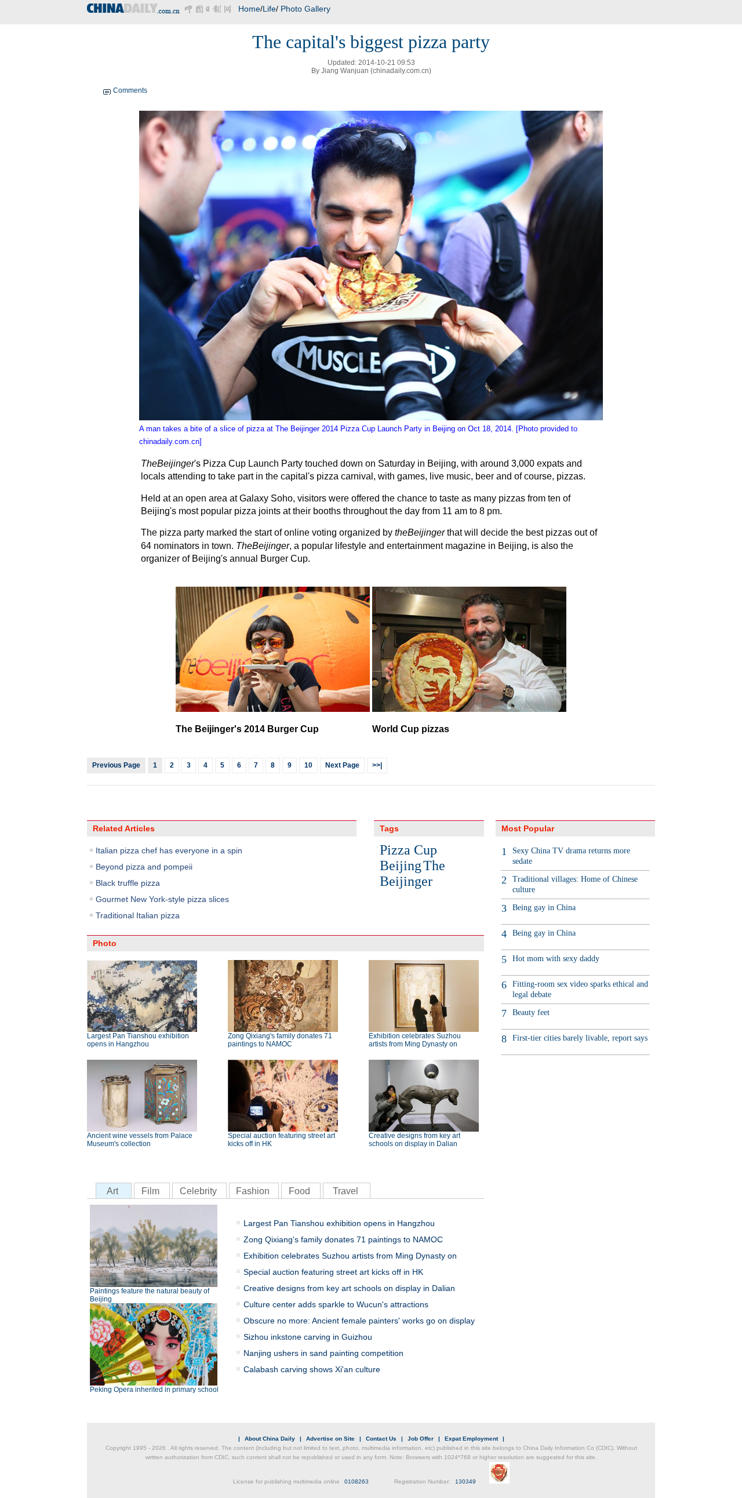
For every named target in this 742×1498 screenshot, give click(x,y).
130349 (465, 1481)
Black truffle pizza (128, 883)
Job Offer (421, 1438)
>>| (377, 765)
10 (308, 765)
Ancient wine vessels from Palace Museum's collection (139, 1140)
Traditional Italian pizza (138, 915)
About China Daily (270, 1438)
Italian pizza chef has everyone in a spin (169, 850)
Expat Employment (471, 1438)
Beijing (400, 865)
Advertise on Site (330, 1438)
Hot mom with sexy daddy (555, 958)
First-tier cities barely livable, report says (580, 1038)
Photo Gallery (305, 8)
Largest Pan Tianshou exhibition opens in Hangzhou (138, 1040)
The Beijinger (412, 873)
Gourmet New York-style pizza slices (162, 899)
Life (269, 8)
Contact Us (381, 1438)
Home (249, 8)
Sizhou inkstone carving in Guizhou (307, 1336)
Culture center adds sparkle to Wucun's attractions (335, 1304)
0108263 (356, 1481)
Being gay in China (544, 907)
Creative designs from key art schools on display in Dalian (414, 1140)
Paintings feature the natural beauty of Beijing (149, 1295)
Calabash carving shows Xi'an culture (311, 1369)
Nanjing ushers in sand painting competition (323, 1353)
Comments (130, 90)
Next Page (342, 765)
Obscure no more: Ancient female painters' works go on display (359, 1320)
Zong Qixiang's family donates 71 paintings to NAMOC (280, 1040)
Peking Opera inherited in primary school (154, 1390)
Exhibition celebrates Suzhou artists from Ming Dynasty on (415, 1040)
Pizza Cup (408, 849)
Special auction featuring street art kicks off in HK (281, 1140)
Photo (105, 943)
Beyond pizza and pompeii (144, 866)
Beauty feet (531, 1012)
